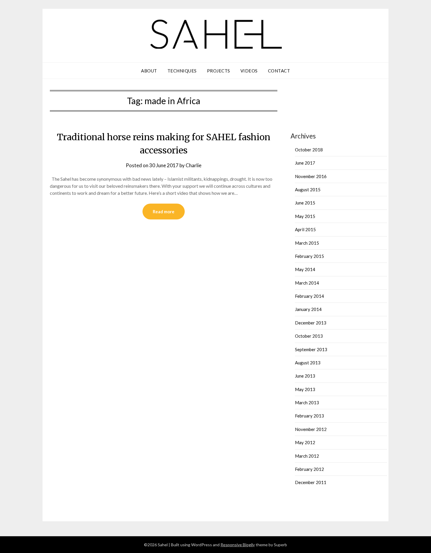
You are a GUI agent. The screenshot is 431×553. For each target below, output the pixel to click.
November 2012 (311, 429)
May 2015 (305, 216)
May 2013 (305, 389)
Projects (218, 70)
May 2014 (305, 269)
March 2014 (307, 282)
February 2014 (309, 296)
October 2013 (309, 336)
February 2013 (309, 415)
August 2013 (307, 362)
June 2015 (305, 202)
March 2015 (307, 243)
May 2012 (305, 442)
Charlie (193, 165)
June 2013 (305, 375)
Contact (279, 70)
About (149, 70)
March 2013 (307, 402)
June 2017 (305, 162)
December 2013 (310, 322)
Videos (249, 70)
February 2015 (309, 256)
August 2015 (307, 189)
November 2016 (311, 176)
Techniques (182, 70)
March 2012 (307, 456)
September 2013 (311, 349)
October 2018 (309, 149)
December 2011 (310, 482)
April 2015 (305, 229)
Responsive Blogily (237, 544)
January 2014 (308, 309)
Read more (163, 211)
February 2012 (309, 469)
